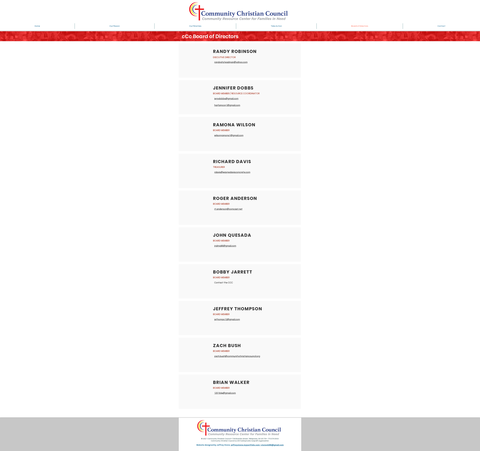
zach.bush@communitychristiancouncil (235, 356)
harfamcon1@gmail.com (227, 105)
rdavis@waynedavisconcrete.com (232, 172)
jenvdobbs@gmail (223, 98)
